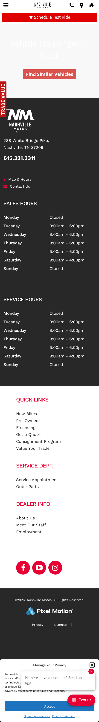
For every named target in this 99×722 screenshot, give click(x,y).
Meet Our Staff (31, 524)
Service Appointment (37, 479)
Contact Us (20, 186)
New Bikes (26, 413)
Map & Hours (19, 179)
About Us (25, 517)
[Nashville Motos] (49, 120)
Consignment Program (38, 441)
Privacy (37, 624)
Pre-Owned (27, 420)
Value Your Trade (33, 448)
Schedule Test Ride (51, 17)
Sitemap (60, 624)
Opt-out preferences (37, 716)
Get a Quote (28, 434)
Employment (29, 531)
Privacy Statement (63, 716)
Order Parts (27, 486)
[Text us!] (81, 701)
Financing (25, 427)
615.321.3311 (19, 158)
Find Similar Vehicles (49, 74)
